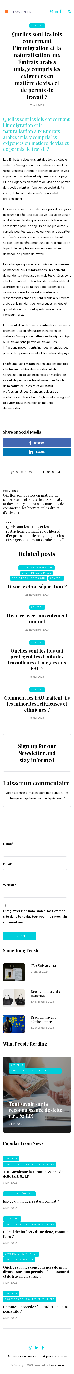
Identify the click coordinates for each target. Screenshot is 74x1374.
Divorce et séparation (36, 567)
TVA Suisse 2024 (43, 965)
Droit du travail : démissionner (43, 1019)
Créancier (12, 1218)
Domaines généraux (19, 1193)
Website (9, 885)
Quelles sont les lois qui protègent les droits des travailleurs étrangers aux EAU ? (37, 659)
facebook (39, 442)
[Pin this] (53, 472)
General (37, 25)
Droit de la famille (36, 573)
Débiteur (16, 1065)
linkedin (40, 451)
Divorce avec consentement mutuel (37, 618)
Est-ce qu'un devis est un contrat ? (31, 1201)
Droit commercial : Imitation (45, 993)
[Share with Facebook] (43, 472)
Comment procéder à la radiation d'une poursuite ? (36, 1309)
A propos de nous (55, 1356)
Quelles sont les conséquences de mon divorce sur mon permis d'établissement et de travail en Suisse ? (36, 1272)
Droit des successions (29, 578)
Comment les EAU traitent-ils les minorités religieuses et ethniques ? (37, 703)
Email (8, 864)
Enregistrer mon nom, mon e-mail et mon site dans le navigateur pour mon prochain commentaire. (35, 916)
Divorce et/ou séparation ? (37, 586)
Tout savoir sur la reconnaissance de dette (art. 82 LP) (35, 1110)
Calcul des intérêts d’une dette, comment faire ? (37, 1234)
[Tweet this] (48, 472)
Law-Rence (56, 1365)
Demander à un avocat (22, 1356)
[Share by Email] (58, 472)
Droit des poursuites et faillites (35, 1070)
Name (8, 844)
